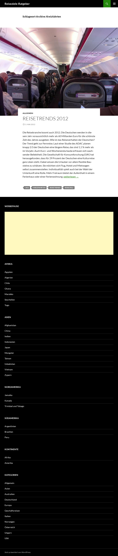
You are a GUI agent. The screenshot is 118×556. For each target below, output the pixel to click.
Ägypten (9, 272)
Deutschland (11, 499)
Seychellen (10, 299)
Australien (10, 494)
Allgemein (28, 113)
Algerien (9, 277)
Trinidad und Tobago (14, 406)
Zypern (8, 375)
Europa (8, 505)
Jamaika (8, 395)
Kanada (8, 400)
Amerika (9, 463)
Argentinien (10, 426)
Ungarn (8, 532)
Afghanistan (10, 325)
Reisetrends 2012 (45, 118)
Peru (7, 437)
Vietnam (9, 369)
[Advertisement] (59, 233)
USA (7, 538)
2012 (27, 188)
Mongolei (9, 353)
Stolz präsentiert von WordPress (18, 552)
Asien (7, 488)
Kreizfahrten (39, 188)
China (7, 330)
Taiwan (8, 358)
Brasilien (9, 431)
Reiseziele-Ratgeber (17, 3)
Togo (7, 305)
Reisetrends (55, 188)
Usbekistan (10, 364)
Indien (8, 336)
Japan (7, 347)
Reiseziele (69, 188)
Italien (8, 516)
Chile (7, 283)
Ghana (8, 288)
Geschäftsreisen (12, 510)
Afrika (8, 457)
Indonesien (10, 342)
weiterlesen (71, 176)
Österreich (10, 527)
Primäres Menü (114, 3)
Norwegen (10, 521)
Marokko (9, 294)
